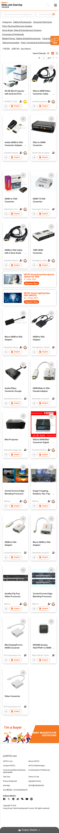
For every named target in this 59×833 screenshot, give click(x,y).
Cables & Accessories (22, 22)
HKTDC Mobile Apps (36, 766)
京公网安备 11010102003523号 (15, 790)
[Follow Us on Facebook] (4, 799)
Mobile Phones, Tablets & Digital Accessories (21, 38)
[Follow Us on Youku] (31, 799)
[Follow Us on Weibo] (18, 799)
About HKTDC (33, 761)
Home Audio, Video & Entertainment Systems (21, 30)
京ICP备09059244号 (36, 785)
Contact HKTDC (9, 766)
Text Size (6, 777)
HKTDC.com (8, 761)
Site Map (6, 785)
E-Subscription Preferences (39, 770)
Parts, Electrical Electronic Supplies (17, 26)
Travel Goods (47, 38)
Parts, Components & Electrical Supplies (38, 43)
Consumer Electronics (42, 22)
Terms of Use (33, 777)
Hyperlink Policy (34, 781)
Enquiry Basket (29, 830)
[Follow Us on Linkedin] (13, 799)
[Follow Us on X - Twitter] (9, 799)
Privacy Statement (10, 781)
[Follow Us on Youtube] (27, 799)
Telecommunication (10, 43)
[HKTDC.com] (29, 757)
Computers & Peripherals (13, 34)
